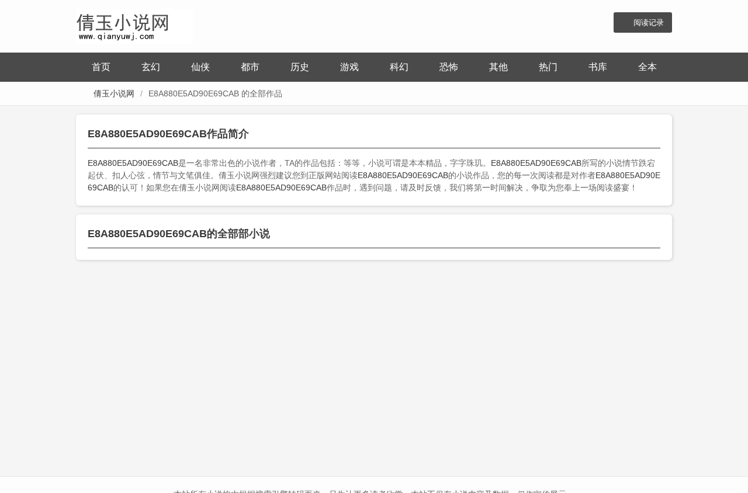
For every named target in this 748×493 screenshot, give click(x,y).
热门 (548, 67)
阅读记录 (648, 22)
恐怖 (448, 67)
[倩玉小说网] (134, 25)
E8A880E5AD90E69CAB (133, 163)
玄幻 (150, 67)
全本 (647, 67)
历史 (299, 67)
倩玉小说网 (114, 93)
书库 (597, 67)
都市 (250, 67)
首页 (101, 67)
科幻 (399, 67)
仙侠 (200, 67)
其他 (498, 67)
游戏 (349, 67)
